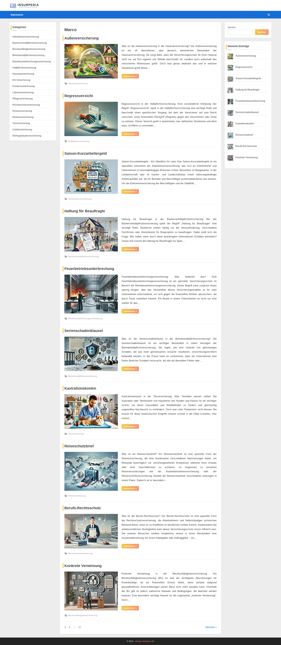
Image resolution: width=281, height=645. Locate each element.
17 (79, 627)
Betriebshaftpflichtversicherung (82, 376)
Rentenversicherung (23, 117)
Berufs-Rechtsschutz (82, 508)
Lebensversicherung (23, 92)
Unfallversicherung (22, 129)
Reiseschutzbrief (79, 446)
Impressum (17, 14)
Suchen (232, 27)
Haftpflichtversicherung (78, 141)
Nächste (210, 627)
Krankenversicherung (23, 86)
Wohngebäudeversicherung (26, 135)
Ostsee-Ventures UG (144, 641)
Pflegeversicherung (22, 98)
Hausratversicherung (78, 83)
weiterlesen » (131, 76)
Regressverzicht (78, 96)
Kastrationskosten (80, 388)
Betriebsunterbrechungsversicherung (85, 318)
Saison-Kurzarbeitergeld (85, 153)
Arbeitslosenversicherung (80, 199)
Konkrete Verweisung (83, 566)
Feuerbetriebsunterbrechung (89, 269)
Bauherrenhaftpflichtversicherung (83, 256)
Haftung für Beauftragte (84, 211)
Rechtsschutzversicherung (80, 553)
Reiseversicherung (76, 496)
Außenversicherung (81, 38)
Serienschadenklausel (83, 331)
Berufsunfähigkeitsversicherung (82, 615)
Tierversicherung (76, 434)
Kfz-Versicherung (21, 80)
